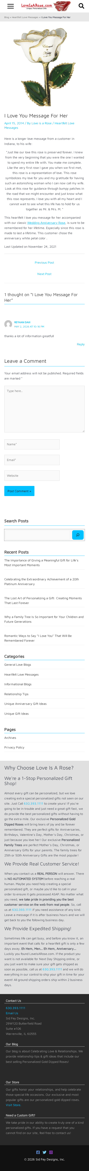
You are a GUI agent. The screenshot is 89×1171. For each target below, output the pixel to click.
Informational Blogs (18, 684)
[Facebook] (38, 1152)
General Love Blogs (17, 664)
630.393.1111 (33, 803)
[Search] (78, 535)
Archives (10, 737)
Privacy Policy (14, 747)
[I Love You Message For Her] (44, 66)
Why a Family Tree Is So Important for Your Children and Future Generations (44, 619)
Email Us (12, 1013)
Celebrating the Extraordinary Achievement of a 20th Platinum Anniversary (41, 581)
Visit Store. (13, 1105)
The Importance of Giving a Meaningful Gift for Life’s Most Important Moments (41, 562)
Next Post (44, 274)
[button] (82, 6)
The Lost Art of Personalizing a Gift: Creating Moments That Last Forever (43, 600)
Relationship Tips (16, 694)
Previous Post (44, 262)
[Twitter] (44, 1152)
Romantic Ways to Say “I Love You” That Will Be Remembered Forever (38, 638)
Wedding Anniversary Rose (46, 222)
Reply (81, 344)
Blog (6, 17)
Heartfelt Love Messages (25, 17)
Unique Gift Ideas (16, 713)
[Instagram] (51, 1152)
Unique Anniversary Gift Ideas (25, 703)
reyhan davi (22, 322)
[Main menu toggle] (10, 6)
